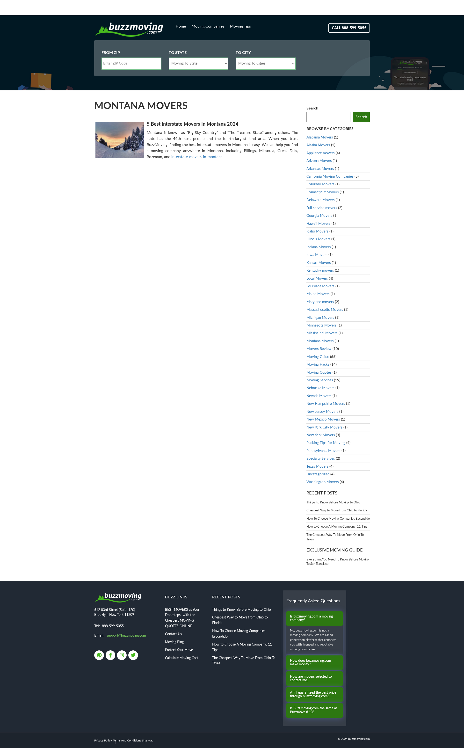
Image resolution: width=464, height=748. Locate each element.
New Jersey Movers (322, 412)
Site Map (147, 740)
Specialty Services (320, 458)
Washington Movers (322, 482)
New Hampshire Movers (325, 404)
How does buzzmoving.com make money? (310, 662)
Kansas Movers (318, 263)
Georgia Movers (319, 216)
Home (181, 26)
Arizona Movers (319, 161)
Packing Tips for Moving (325, 443)
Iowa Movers (316, 255)
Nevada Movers (319, 396)
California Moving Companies (330, 176)
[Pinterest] (99, 656)
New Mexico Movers (323, 419)
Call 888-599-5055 (349, 28)
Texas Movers (317, 466)
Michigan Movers (320, 318)
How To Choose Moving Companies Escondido (338, 518)
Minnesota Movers (321, 325)
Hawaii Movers (318, 223)
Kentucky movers (320, 270)
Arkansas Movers (320, 169)
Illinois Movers (318, 239)
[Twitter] (133, 656)
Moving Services (319, 380)
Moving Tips (240, 26)
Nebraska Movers (320, 388)
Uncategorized (317, 474)
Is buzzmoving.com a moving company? (311, 618)
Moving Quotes (319, 372)
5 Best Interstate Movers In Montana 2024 (193, 124)
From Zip (111, 53)
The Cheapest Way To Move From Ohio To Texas (335, 537)
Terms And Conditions (127, 740)
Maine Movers (318, 294)
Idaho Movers (317, 231)
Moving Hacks (317, 364)
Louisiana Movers (320, 286)
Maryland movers (320, 302)
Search (312, 108)
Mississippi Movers (322, 333)
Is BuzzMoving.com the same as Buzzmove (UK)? (313, 710)
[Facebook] (111, 656)
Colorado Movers (320, 184)
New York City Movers (324, 427)
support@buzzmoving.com (126, 635)
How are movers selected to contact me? (311, 678)
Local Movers (317, 278)
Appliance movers (320, 153)
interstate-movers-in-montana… (198, 157)
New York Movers (320, 435)
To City (243, 53)
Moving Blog (174, 642)
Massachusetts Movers (324, 310)
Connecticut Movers (322, 192)
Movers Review (319, 349)
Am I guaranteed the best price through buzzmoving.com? (313, 694)
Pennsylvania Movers (323, 451)
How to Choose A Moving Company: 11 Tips (336, 526)
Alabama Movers (319, 137)
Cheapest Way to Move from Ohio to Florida (336, 510)
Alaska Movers (318, 145)
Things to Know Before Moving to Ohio (333, 502)
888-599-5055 (113, 626)
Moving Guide (317, 357)
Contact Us (173, 634)
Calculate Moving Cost (181, 658)
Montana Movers (320, 341)
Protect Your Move (179, 650)
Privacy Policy (103, 740)
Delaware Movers (320, 200)
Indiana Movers (318, 247)
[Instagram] (122, 656)
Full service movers (321, 208)
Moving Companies (208, 26)
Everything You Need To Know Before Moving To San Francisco (337, 562)
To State (178, 53)
